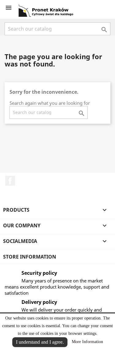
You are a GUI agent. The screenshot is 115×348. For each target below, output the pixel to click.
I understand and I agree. (40, 342)
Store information (29, 256)
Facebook (10, 181)
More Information (87, 341)
